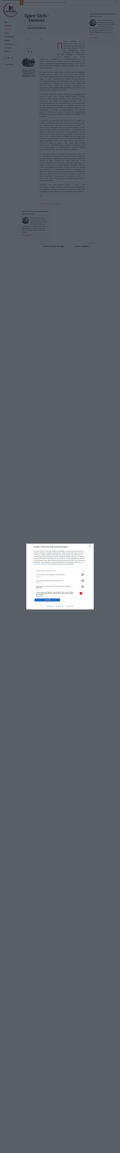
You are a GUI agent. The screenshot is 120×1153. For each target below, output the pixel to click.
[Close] (90, 547)
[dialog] (60, 577)
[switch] (82, 574)
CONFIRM (47, 600)
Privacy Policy (70, 606)
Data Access (60, 606)
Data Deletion (50, 606)
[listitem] (60, 571)
